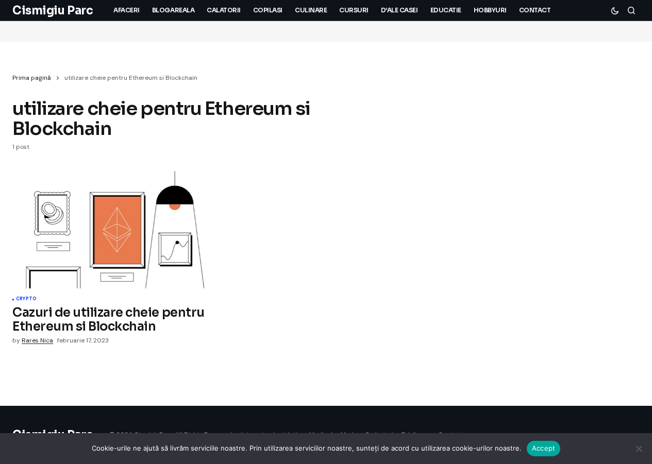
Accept (544, 448)
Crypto (26, 299)
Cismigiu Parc (52, 11)
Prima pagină (31, 78)
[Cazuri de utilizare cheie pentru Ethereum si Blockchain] (117, 229)
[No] (639, 448)
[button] (615, 10)
